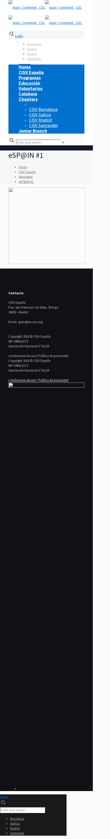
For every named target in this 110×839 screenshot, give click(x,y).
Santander (34, 59)
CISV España (27, 172)
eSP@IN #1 (26, 182)
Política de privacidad (53, 380)
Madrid (32, 54)
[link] (63, 142)
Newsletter (26, 177)
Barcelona (34, 44)
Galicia (32, 49)
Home (23, 167)
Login (19, 36)
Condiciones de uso (22, 380)
